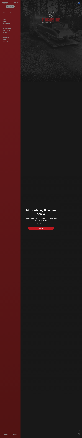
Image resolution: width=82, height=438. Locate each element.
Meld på (41, 228)
